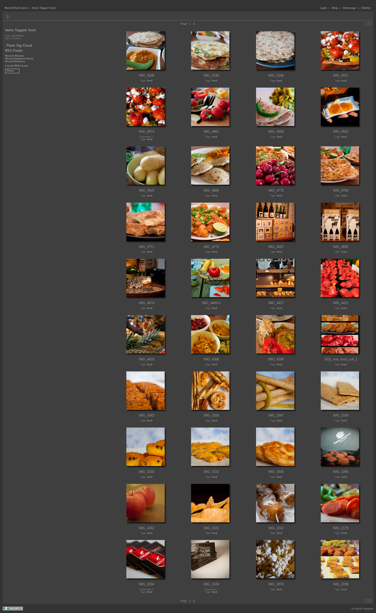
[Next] (366, 24)
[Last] (370, 24)
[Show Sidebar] (8, 16)
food (149, 80)
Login (323, 7)
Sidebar (366, 7)
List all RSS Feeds (16, 65)
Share (10, 70)
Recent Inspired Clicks (19, 58)
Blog (335, 7)
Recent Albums (14, 55)
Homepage (349, 7)
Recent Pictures (15, 61)
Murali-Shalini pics (16, 7)
